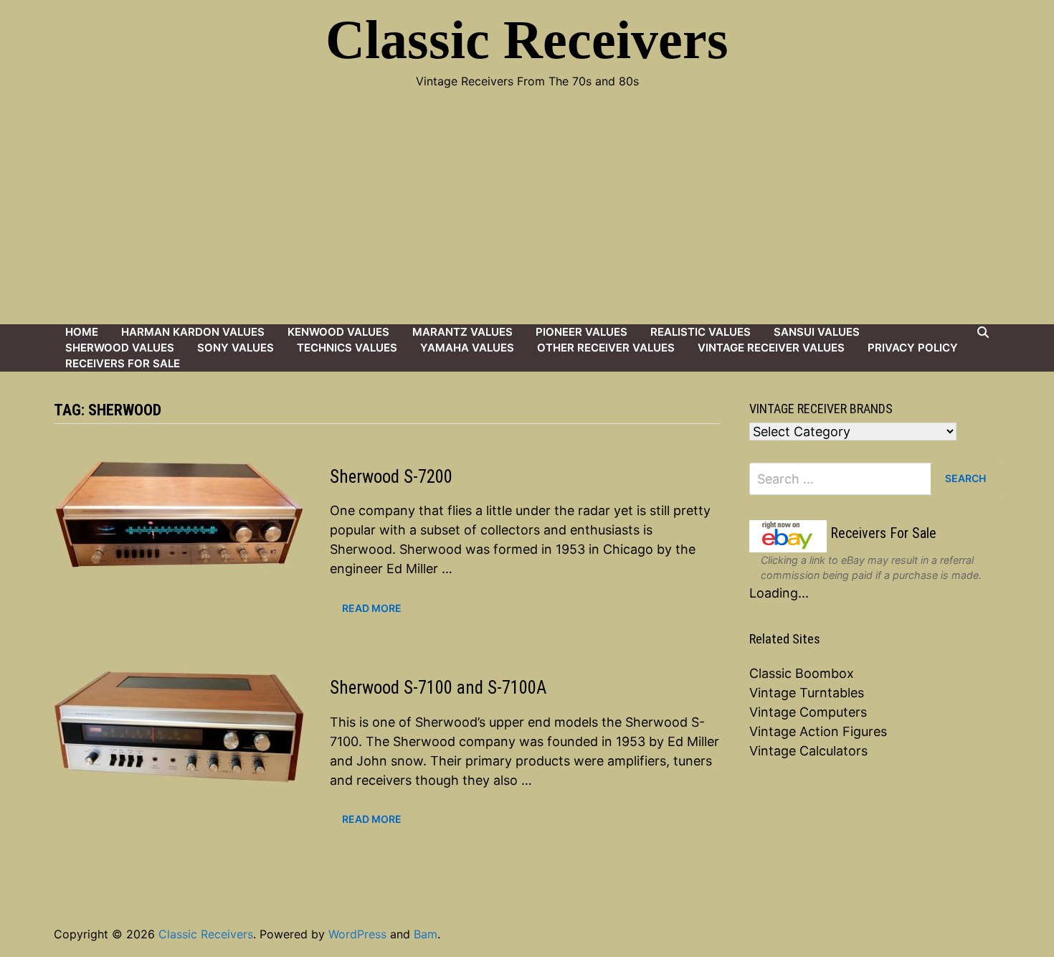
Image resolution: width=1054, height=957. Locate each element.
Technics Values (347, 347)
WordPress (357, 934)
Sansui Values (817, 332)
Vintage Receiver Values (771, 347)
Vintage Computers (808, 712)
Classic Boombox (801, 673)
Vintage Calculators (808, 750)
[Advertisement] (527, 216)
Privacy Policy (913, 347)
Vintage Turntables (806, 692)
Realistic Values (700, 332)
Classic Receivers (527, 39)
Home (81, 332)
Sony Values (235, 347)
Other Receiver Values (606, 347)
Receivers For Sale (122, 363)
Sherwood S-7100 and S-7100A (438, 687)
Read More (371, 608)
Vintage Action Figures (818, 731)
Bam (425, 934)
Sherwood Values (119, 347)
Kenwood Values (338, 332)
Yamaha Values (467, 347)
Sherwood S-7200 (391, 476)
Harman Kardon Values (193, 332)
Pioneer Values (581, 332)
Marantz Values (462, 332)
